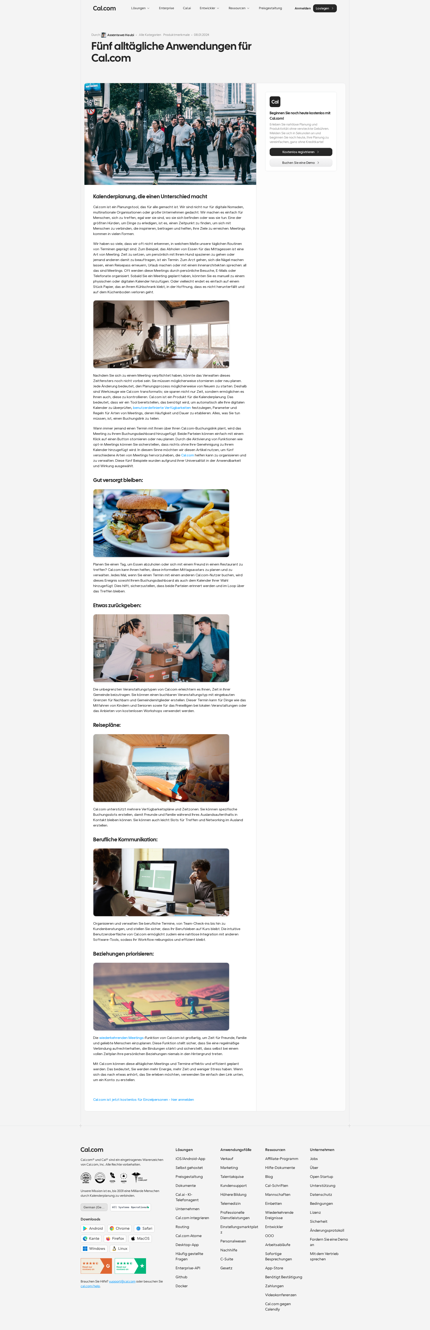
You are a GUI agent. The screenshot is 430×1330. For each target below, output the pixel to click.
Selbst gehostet (189, 1168)
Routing (182, 1227)
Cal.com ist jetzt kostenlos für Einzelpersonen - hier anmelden (143, 1099)
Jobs (314, 1159)
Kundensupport (233, 1186)
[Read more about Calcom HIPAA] (139, 1177)
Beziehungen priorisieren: (123, 954)
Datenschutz (321, 1195)
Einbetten (273, 1204)
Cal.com (187, 455)
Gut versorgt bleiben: (118, 480)
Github (181, 1277)
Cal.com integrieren (192, 1218)
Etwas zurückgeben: (117, 605)
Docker (182, 1286)
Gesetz (226, 1268)
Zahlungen (274, 1286)
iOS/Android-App (190, 1159)
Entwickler (274, 1227)
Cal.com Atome (189, 1236)
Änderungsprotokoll (327, 1231)
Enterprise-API (188, 1268)
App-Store (274, 1268)
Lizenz (315, 1213)
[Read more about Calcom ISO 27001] (86, 1177)
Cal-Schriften (276, 1186)
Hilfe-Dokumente (280, 1168)
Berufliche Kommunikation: (125, 839)
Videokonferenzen (281, 1295)
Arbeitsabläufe (277, 1245)
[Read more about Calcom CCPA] (112, 1177)
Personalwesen (233, 1241)
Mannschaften (277, 1195)
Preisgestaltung (189, 1177)
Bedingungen (321, 1204)
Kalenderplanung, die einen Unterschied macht (150, 196)
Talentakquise (232, 1177)
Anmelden (303, 8)
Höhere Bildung (233, 1195)
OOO (269, 1236)
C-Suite (226, 1259)
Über (314, 1168)
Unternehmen (188, 1209)
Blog (269, 1177)
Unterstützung (322, 1186)
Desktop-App (187, 1245)
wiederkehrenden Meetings (121, 1038)
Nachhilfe (228, 1250)
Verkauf (226, 1159)
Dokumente (186, 1186)
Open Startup (321, 1177)
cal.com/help (90, 1286)
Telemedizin (230, 1204)
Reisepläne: (106, 725)
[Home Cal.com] (104, 8)
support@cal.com (122, 1281)
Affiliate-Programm (281, 1159)
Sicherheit (318, 1222)
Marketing (229, 1168)
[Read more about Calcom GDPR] (124, 1177)
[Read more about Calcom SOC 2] (100, 1177)
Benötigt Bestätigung (283, 1277)
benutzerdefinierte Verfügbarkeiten (162, 408)
